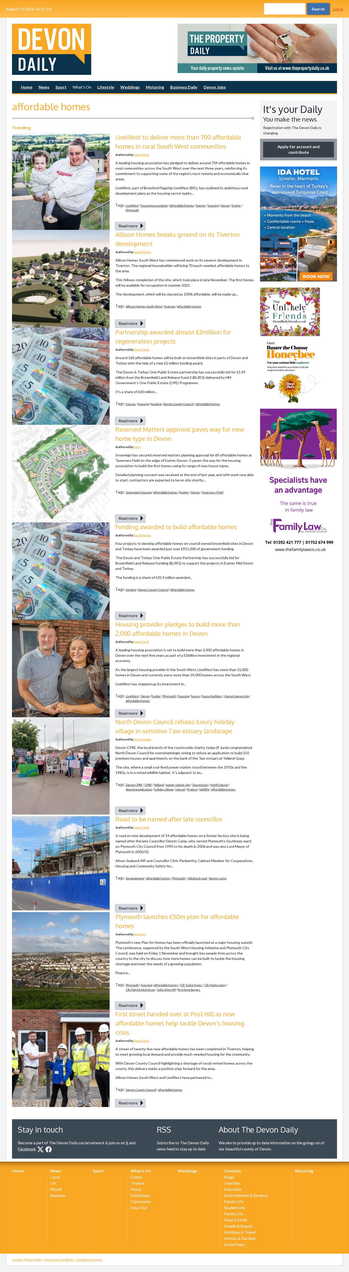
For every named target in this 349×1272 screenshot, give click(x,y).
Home (26, 87)
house (195, 696)
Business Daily (183, 87)
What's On (82, 87)
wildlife (204, 789)
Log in (338, 8)
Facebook (27, 1148)
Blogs (229, 1176)
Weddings (130, 87)
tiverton (169, 306)
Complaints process (88, 1260)
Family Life (233, 1201)
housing (213, 205)
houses (131, 404)
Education (233, 1189)
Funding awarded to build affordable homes (176, 527)
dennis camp (217, 878)
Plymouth (132, 210)
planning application (139, 789)
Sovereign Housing (139, 492)
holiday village (163, 789)
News (44, 87)
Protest (192, 789)
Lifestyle (105, 87)
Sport (60, 87)
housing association (154, 205)
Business (58, 1195)
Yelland (159, 785)
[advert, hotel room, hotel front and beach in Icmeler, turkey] (298, 224)
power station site (178, 785)
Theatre (138, 1183)
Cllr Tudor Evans (191, 985)
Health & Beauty (238, 1225)
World (56, 1189)
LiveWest (132, 205)
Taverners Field (212, 492)
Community (141, 1201)
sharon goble (143, 739)
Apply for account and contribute (298, 149)
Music (136, 1189)
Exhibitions (140, 1195)
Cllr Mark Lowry (215, 985)
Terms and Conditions (59, 1260)
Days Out (139, 1207)
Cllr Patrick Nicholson (140, 990)
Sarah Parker (142, 252)
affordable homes (182, 205)
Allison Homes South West (144, 306)
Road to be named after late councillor (169, 819)
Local (55, 1176)
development (135, 878)
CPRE (148, 785)
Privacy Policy (33, 1260)
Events (136, 1176)
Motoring (155, 87)
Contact (17, 1260)
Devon (225, 205)
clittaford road (197, 878)
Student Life (234, 1207)
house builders (212, 696)
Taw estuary (200, 785)
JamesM (140, 934)
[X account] (40, 1149)
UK (53, 1183)
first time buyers (189, 990)
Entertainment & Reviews (246, 1195)
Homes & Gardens (240, 1238)
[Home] (91, 49)
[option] (257, 48)
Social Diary (234, 1244)
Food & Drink (235, 1219)
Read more (128, 225)
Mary (137, 447)
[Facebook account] (48, 1149)
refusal (180, 789)
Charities (232, 1183)
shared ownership (236, 696)
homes (201, 205)
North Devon (219, 785)
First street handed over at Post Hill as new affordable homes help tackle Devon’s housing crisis (179, 1023)
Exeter (236, 205)
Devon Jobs (215, 87)
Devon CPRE (134, 785)
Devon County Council (178, 404)
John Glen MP (166, 990)
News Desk (141, 155)
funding (156, 404)
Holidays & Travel (239, 1232)
